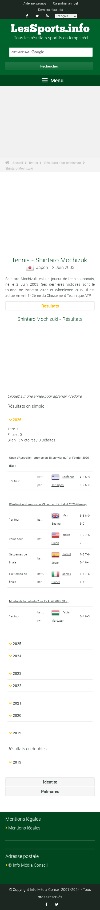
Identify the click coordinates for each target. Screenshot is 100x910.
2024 (17, 655)
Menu (56, 80)
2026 (17, 419)
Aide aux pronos (34, 3)
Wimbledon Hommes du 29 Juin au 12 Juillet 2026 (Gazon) (48, 504)
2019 (17, 732)
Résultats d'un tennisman (62, 163)
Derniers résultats (50, 9)
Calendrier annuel (65, 3)
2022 (17, 685)
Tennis (33, 163)
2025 (17, 643)
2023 (17, 673)
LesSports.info (50, 29)
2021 (17, 703)
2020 (17, 715)
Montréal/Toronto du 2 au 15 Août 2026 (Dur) (39, 601)
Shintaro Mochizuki (19, 168)
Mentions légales (24, 828)
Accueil (18, 163)
